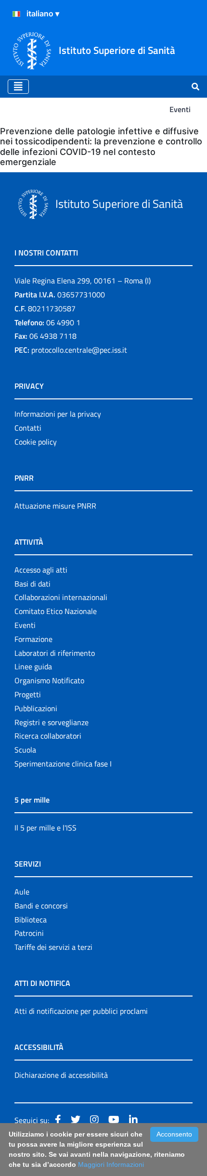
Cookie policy (35, 441)
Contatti (27, 428)
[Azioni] (16, 14)
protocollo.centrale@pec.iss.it (79, 350)
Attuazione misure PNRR (55, 505)
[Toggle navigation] (18, 86)
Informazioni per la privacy (57, 414)
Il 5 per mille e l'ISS (45, 827)
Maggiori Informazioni (111, 1164)
